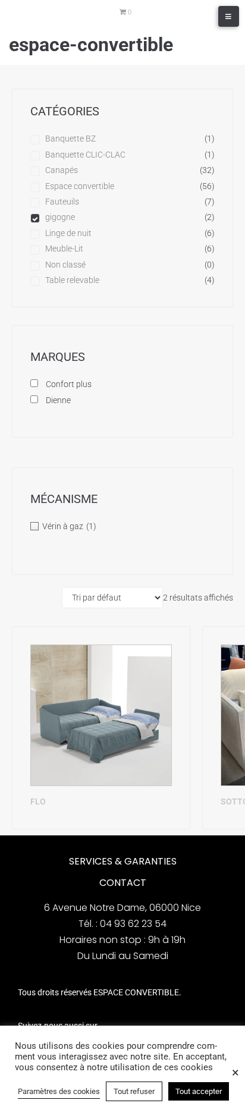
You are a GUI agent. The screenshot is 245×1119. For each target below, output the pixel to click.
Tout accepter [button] (198, 1091)
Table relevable (72, 280)
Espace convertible (79, 186)
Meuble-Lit (64, 248)
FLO (38, 801)
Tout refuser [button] (134, 1091)
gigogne (60, 217)
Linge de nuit (68, 233)
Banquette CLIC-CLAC (85, 154)
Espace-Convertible (91, 44)
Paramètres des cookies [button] (59, 1091)
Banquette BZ (70, 138)
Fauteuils (62, 201)
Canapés (61, 170)
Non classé (65, 264)
